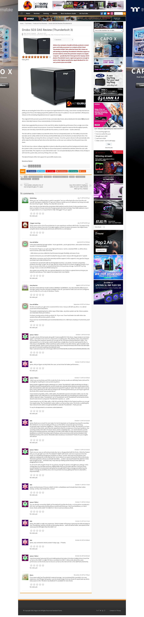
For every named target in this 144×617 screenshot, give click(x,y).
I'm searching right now (103, 132)
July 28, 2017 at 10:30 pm (83, 242)
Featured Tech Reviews (40, 23)
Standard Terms (57, 610)
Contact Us (113, 610)
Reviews (37, 13)
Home (21, 13)
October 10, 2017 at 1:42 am (82, 362)
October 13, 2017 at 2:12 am (82, 521)
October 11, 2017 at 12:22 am (82, 420)
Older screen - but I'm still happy (105, 141)
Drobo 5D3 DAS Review (35, 177)
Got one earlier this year (103, 134)
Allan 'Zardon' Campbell (30, 33)
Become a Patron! (27, 161)
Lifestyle (45, 34)
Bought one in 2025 (101, 136)
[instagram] (104, 610)
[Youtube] (108, 13)
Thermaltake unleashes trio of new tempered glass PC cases (33, 185)
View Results (109, 147)
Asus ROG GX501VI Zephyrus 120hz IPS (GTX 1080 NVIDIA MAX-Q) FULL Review (78, 186)
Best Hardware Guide (68, 13)
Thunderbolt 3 (26, 179)
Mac (49, 34)
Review (72, 177)
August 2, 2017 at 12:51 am (83, 285)
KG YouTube (84, 13)
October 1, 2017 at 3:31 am (83, 334)
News (28, 13)
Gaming (46, 13)
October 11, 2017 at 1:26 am (82, 502)
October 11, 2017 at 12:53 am (82, 449)
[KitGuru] (35, 5)
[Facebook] (101, 13)
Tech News (28, 23)
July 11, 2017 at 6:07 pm (84, 198)
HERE (59, 115)
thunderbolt (81, 177)
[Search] (124, 13)
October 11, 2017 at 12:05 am (82, 377)
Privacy (119, 610)
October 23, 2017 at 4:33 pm (82, 556)
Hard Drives (40, 34)
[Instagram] (111, 13)
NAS (52, 34)
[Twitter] (105, 13)
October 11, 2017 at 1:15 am (82, 484)
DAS (26, 177)
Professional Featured (60, 34)
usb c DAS (35, 179)
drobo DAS (48, 177)
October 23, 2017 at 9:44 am (82, 540)
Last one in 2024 (101, 138)
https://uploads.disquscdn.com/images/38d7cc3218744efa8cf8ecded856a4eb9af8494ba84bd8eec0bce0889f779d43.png (65, 349)
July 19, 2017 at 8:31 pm (84, 223)
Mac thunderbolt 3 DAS (60, 177)
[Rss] (97, 610)
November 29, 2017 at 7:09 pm (82, 575)
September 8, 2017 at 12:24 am (82, 304)
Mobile (55, 13)
